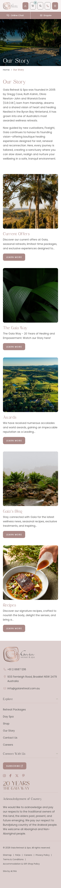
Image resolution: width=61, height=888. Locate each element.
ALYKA (14, 871)
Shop (6, 723)
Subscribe (13, 766)
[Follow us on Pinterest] (23, 775)
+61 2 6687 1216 (16, 669)
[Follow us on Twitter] (17, 775)
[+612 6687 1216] (48, 6)
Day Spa (8, 716)
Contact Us (10, 737)
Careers (8, 745)
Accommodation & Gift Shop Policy (21, 863)
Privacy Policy (43, 855)
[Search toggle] (40, 6)
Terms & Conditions (13, 859)
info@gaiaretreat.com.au (23, 688)
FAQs (17, 855)
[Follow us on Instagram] (4, 775)
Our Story (9, 730)
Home (6, 69)
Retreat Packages (14, 709)
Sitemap (7, 855)
